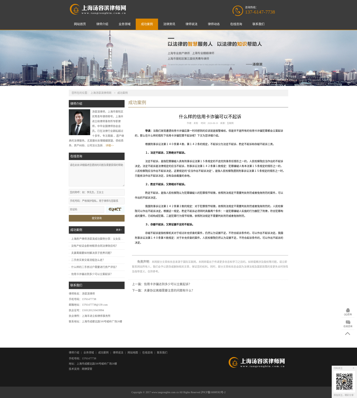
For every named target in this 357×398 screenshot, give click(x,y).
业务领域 (125, 24)
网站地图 (133, 352)
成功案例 (147, 24)
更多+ (119, 230)
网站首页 (80, 24)
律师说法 (191, 24)
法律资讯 (169, 24)
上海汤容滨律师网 (101, 92)
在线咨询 (236, 24)
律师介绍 (102, 24)
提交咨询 (97, 218)
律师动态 (214, 24)
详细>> (110, 145)
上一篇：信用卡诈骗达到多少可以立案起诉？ (162, 284)
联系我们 (258, 24)
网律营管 (87, 369)
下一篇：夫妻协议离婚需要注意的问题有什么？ (163, 290)
